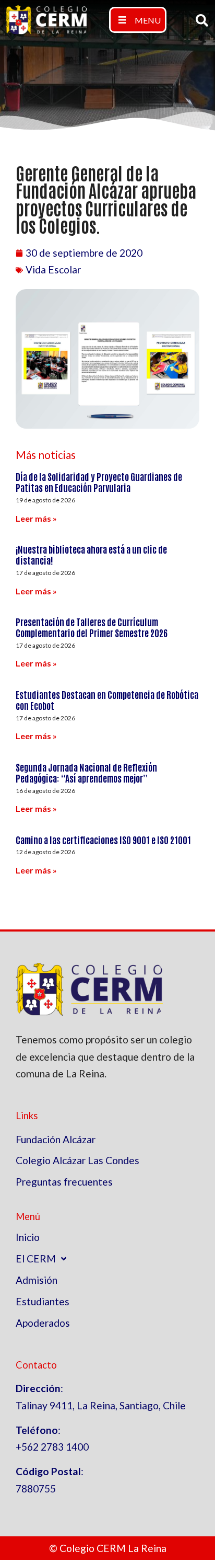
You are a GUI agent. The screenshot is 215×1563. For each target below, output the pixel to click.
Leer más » (36, 518)
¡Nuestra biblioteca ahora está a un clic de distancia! (91, 555)
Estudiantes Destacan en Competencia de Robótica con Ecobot (107, 700)
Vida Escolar (53, 269)
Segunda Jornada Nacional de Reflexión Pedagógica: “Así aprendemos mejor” (86, 773)
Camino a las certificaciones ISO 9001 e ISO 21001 (103, 839)
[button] (137, 20)
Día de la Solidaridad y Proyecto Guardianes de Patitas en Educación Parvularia (99, 482)
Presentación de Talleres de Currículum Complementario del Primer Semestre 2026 (92, 627)
